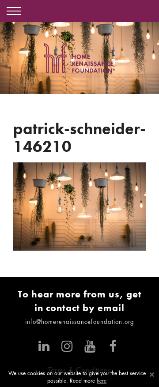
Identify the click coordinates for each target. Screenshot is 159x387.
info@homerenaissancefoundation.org (79, 322)
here (101, 381)
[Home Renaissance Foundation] (79, 58)
